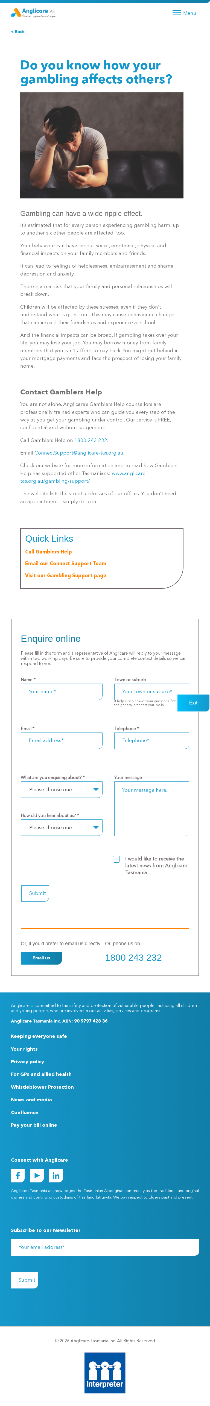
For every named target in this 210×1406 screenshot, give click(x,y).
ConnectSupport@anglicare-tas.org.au (78, 453)
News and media (31, 1099)
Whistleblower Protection (42, 1087)
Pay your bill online (34, 1125)
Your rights (24, 1049)
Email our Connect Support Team (65, 563)
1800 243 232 (90, 440)
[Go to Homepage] (33, 13)
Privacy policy (27, 1061)
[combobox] (61, 789)
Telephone (126, 729)
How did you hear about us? (50, 816)
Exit (193, 703)
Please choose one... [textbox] (52, 789)
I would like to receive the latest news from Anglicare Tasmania (156, 866)
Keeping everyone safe (39, 1036)
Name (28, 680)
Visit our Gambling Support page (65, 575)
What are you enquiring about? (53, 778)
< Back (18, 32)
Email (27, 729)
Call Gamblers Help (48, 552)
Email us (41, 958)
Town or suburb (130, 680)
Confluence (24, 1112)
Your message (128, 778)
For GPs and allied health (41, 1074)
